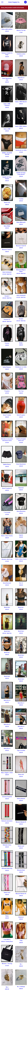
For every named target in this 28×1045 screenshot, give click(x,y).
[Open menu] (2, 2)
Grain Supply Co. (14, 2)
